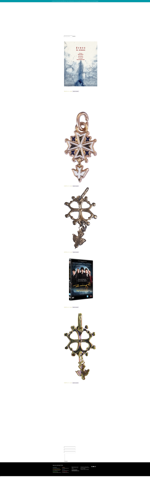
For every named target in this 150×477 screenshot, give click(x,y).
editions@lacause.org (65, 470)
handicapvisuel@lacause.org (57, 472)
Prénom (65, 446)
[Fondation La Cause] (58, 5)
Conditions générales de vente (84, 467)
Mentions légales (82, 468)
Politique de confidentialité (84, 466)
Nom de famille (66, 448)
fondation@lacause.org (56, 468)
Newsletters (66, 453)
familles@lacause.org (65, 468)
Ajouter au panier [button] (75, 91)
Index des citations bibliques (84, 469)
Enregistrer (66, 461)
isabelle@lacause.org (65, 472)
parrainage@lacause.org (56, 470)
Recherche (74, 36)
